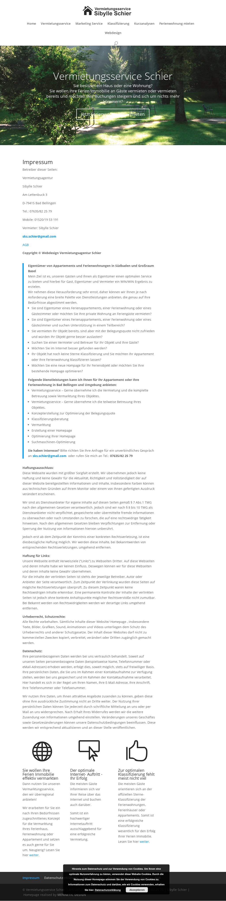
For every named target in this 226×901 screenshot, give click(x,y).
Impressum (31, 878)
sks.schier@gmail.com (49, 456)
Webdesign (113, 33)
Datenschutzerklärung (61, 878)
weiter (34, 855)
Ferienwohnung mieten (176, 24)
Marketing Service (89, 24)
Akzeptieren (137, 890)
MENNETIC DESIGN (71, 895)
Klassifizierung (118, 24)
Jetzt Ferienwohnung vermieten (113, 114)
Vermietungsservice (56, 24)
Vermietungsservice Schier (113, 76)
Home (31, 24)
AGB (26, 245)
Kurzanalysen (144, 24)
